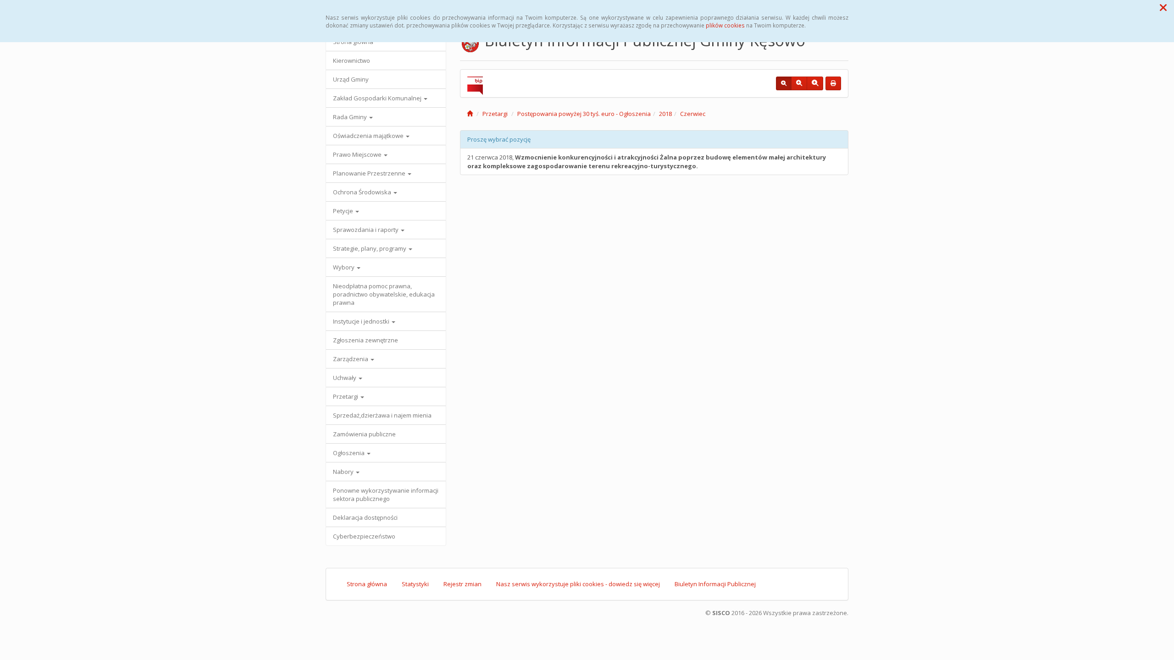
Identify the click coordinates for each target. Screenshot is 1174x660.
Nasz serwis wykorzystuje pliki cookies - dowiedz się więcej (578, 584)
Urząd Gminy (351, 79)
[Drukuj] (833, 83)
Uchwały (345, 378)
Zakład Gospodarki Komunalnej (378, 98)
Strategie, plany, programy (370, 248)
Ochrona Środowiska (363, 192)
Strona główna (367, 584)
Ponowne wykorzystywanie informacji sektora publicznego (385, 494)
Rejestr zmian (462, 584)
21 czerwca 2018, (646, 161)
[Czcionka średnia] (799, 83)
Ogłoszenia (349, 453)
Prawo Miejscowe (358, 154)
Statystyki (415, 584)
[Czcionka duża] (815, 83)
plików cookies (725, 25)
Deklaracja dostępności (365, 517)
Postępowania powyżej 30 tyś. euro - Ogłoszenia (584, 114)
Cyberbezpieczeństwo (364, 536)
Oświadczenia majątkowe (369, 136)
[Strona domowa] (470, 114)
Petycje (343, 211)
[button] (1163, 7)
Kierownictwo (351, 60)
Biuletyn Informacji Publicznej (715, 584)
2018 (665, 114)
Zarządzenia (351, 359)
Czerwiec (692, 114)
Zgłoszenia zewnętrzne (365, 340)
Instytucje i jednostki (362, 321)
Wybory (344, 267)
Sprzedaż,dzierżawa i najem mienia (382, 415)
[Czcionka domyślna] (784, 83)
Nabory (344, 472)
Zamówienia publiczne (364, 434)
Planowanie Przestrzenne (370, 173)
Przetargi (346, 396)
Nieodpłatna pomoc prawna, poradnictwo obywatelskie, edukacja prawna (384, 294)
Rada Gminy (350, 117)
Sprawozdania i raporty (366, 230)
